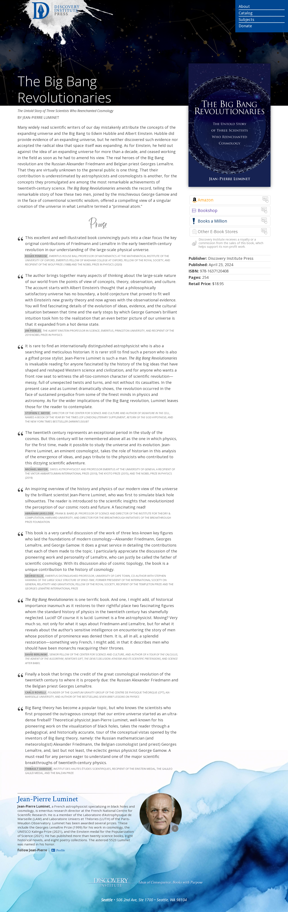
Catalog (246, 12)
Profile (60, 850)
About (244, 6)
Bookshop (207, 210)
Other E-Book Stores (218, 231)
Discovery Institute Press (82, 11)
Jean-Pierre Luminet (47, 799)
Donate (245, 25)
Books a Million (212, 221)
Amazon (205, 200)
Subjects (246, 19)
